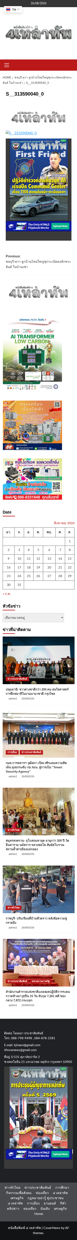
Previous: (38, 261)
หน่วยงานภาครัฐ (41, 981)
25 (29, 576)
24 (19, 576)
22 (69, 567)
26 (38, 576)
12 (38, 558)
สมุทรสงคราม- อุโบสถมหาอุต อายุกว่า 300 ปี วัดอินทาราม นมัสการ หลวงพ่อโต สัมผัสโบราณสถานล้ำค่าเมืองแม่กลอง (37, 845)
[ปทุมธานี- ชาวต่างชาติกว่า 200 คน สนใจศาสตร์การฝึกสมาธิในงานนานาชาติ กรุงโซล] (39, 660)
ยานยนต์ (50, 1203)
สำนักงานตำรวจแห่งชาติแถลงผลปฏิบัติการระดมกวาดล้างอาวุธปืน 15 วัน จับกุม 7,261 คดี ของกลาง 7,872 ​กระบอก (38, 996)
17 (19, 567)
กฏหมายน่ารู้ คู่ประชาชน (45, 1198)
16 (8, 567)
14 (60, 558)
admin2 (13, 698)
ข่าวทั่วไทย (14, 830)
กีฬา (63, 1203)
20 (49, 567)
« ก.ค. (7, 593)
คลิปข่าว (13, 1208)
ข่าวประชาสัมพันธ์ (17, 678)
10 (19, 558)
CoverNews (51, 1228)
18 (29, 567)
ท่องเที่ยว (42, 1193)
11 (29, 558)
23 (8, 576)
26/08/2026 (28, 698)
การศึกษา (62, 1187)
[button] (7, 64)
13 (49, 558)
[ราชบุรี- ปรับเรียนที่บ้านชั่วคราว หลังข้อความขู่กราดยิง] (39, 889)
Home (38, 1213)
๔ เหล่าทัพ (60, 1193)
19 (38, 567)
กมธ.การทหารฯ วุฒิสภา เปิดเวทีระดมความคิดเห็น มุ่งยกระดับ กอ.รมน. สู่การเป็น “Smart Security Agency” (36, 767)
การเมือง (12, 752)
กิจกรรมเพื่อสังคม (19, 1193)
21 (60, 567)
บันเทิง (45, 1208)
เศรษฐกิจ (16, 1198)
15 (69, 558)
